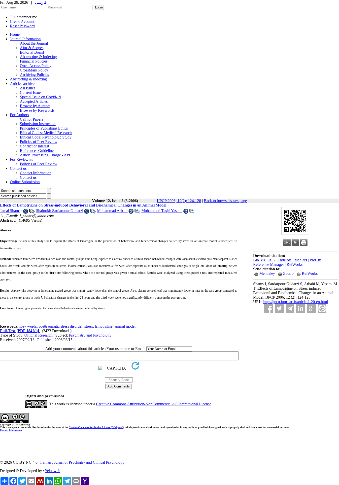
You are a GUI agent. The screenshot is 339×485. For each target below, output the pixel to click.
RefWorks (295, 264)
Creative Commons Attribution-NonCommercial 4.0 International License (153, 404)
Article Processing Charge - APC (46, 155)
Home (15, 34)
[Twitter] (279, 308)
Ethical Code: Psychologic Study (45, 137)
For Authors (19, 115)
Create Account (22, 21)
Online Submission (25, 182)
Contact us (18, 168)
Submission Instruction (38, 124)
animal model (125, 326)
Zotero (288, 273)
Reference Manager (268, 264)
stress (88, 326)
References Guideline (37, 150)
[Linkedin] (300, 308)
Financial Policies (33, 61)
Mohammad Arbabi (112, 210)
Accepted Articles (34, 101)
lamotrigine (103, 326)
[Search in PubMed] (31, 212)
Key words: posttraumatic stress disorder (50, 326)
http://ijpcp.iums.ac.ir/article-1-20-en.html (295, 302)
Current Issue (30, 92)
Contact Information (35, 173)
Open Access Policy (35, 66)
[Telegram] (290, 308)
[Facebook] (268, 308)
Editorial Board (32, 52)
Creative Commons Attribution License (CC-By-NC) (96, 427)
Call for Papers (31, 119)
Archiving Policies (34, 74)
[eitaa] (322, 308)
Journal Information (25, 39)
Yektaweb (52, 471)
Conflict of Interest (34, 146)
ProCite (316, 260)
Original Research (38, 335)
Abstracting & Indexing (38, 57)
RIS (272, 260)
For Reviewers (21, 159)
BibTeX (259, 260)
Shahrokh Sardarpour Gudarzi (59, 210)
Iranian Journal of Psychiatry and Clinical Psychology (82, 462)
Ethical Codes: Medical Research (46, 133)
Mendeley (267, 273)
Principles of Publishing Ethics (44, 128)
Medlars (300, 260)
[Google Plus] (311, 308)
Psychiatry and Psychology (90, 335)
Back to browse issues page (225, 201)
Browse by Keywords (37, 110)
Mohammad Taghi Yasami (161, 210)
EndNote (284, 260)
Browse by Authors (35, 106)
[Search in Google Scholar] (25, 212)
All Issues (27, 88)
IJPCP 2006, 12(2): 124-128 (179, 201)
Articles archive (22, 83)
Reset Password (22, 26)
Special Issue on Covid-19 (40, 97)
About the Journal (34, 43)
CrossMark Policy (34, 70)
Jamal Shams (10, 210)
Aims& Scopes (31, 48)
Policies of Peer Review (38, 141)
